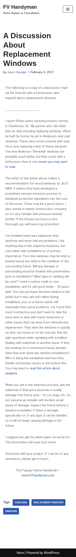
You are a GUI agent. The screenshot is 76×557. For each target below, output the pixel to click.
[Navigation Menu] (68, 9)
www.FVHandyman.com (38, 475)
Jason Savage (16, 72)
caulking (21, 502)
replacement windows (48, 502)
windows (11, 511)
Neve (20, 552)
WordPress (52, 552)
